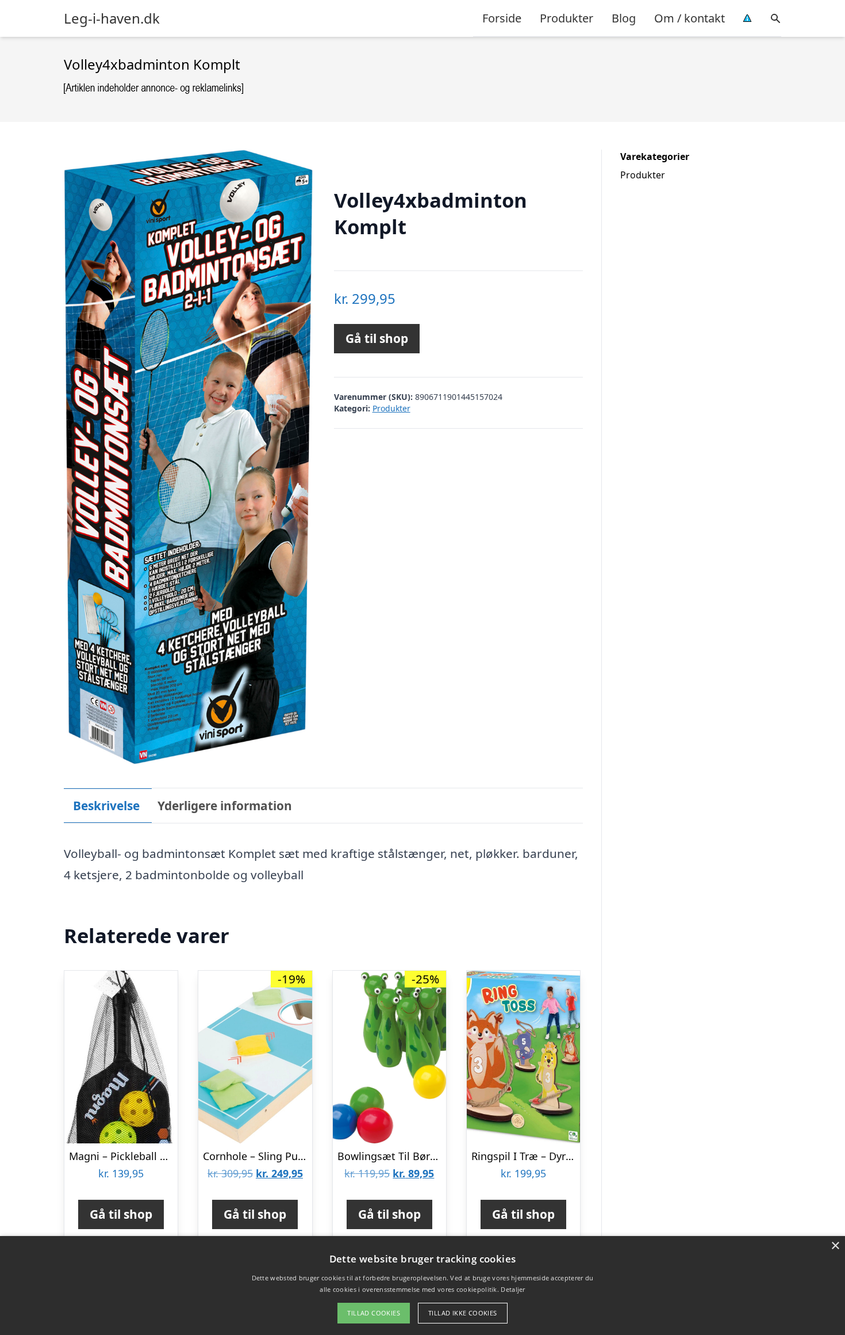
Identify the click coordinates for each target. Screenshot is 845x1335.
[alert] (422, 1285)
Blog (624, 18)
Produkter (566, 18)
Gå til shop (376, 338)
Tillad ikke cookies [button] (462, 1313)
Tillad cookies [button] (373, 1313)
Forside (501, 18)
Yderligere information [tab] (225, 806)
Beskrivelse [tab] (106, 806)
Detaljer (513, 1289)
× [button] (835, 1246)
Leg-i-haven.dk (112, 18)
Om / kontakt (689, 18)
